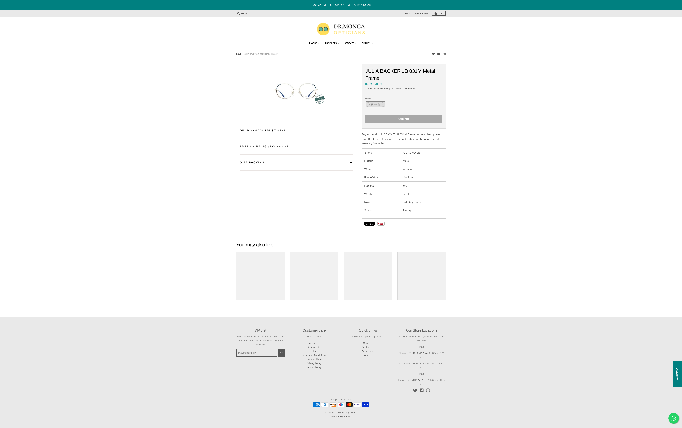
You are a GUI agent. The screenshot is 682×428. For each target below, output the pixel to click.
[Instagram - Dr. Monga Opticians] (444, 54)
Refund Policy (314, 367)
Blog (314, 351)
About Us (314, 343)
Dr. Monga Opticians (346, 412)
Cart (440, 13)
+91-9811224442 (416, 380)
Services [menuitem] (349, 43)
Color (368, 98)
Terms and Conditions (314, 355)
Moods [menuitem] (313, 43)
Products (366, 347)
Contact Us (314, 347)
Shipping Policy (314, 359)
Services (366, 351)
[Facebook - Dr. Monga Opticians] (438, 54)
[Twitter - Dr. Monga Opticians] (433, 54)
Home (238, 54)
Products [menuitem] (331, 43)
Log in (408, 13)
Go (281, 352)
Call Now (677, 374)
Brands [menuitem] (366, 43)
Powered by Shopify (341, 416)
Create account (422, 13)
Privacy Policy (314, 363)
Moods (366, 343)
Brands (366, 355)
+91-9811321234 (417, 353)
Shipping (385, 88)
